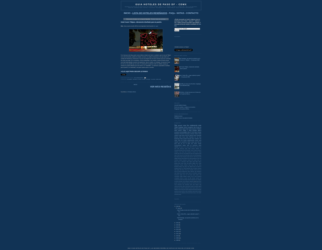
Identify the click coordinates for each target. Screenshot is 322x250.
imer (183, 184)
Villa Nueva (182, 169)
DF (190, 132)
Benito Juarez (193, 135)
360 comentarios (138, 77)
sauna (183, 135)
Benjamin (181, 150)
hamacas (179, 182)
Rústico (180, 166)
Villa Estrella (176, 169)
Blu (186, 150)
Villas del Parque (182, 140)
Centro (190, 128)
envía (184, 181)
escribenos (187, 181)
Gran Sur (181, 153)
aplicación (192, 171)
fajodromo (192, 181)
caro (180, 142)
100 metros (181, 146)
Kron (200, 137)
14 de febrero (186, 146)
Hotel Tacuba (196, 156)
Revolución (187, 133)
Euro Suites (198, 151)
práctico (183, 191)
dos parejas (185, 179)
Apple (189, 148)
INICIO (127, 13)
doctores (197, 178)
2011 (198, 146)
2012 (188, 135)
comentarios (176, 176)
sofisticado (184, 192)
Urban (175, 140)
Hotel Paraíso (178, 130)
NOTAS (180, 13)
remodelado (189, 191)
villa (186, 135)
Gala (179, 153)
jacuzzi (148, 79)
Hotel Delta (187, 155)
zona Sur (158, 79)
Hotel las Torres (181, 158)
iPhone (197, 182)
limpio (199, 133)
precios (187, 189)
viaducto (176, 146)
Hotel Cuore (141, 79)
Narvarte (189, 138)
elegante (199, 179)
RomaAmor (176, 166)
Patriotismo (177, 133)
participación (187, 187)
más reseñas (187, 186)
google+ (176, 182)
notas (176, 127)
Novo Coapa (198, 163)
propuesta (199, 189)
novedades (196, 186)
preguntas (191, 189)
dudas (189, 179)
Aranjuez (193, 148)
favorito (135, 79)
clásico (197, 174)
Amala (186, 148)
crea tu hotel (194, 176)
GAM (193, 132)
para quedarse (181, 187)
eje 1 (197, 179)
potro (184, 189)
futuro (200, 181)
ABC (178, 148)
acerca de (199, 169)
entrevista (180, 181)
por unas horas (180, 189)
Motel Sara (186, 163)
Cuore (180, 151)
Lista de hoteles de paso (180, 105)
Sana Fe (195, 166)
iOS (193, 182)
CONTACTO (192, 13)
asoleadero (199, 171)
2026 (177, 206)
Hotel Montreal (177, 156)
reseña (196, 191)
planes (197, 187)
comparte (185, 176)
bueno (187, 173)
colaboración (193, 125)
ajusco (189, 171)
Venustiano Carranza (197, 168)
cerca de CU (186, 174)
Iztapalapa (180, 127)
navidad (192, 186)
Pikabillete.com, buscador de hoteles (183, 118)
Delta (183, 151)
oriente (185, 127)
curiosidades (176, 178)
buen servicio (182, 173)
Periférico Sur (198, 138)
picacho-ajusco (193, 187)
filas (198, 181)
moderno (176, 135)
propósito (176, 191)
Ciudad (195, 150)
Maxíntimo (184, 161)
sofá (187, 192)
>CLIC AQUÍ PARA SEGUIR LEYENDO (134, 71)
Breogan (188, 150)
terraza (191, 192)
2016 (177, 222)
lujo (192, 143)
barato (184, 128)
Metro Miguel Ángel (191, 161)
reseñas (199, 191)
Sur (175, 125)
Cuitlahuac (176, 151)
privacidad (195, 189)
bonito (196, 140)
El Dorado (194, 151)
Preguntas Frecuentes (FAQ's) (181, 109)
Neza (193, 138)
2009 (193, 146)
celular (181, 174)
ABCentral (182, 148)
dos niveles (180, 179)
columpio (129, 79)
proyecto (180, 191)
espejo (192, 142)
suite (189, 192)
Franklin (175, 153)
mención (180, 186)
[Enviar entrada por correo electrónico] (145, 77)
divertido (193, 178)
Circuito (192, 150)
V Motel (184, 168)
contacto (189, 176)
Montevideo (177, 138)
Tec (182, 168)
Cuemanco (199, 150)
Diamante (199, 135)
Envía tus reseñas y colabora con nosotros (184, 107)
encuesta (176, 181)
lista (179, 143)
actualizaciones (184, 171)
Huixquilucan (194, 158)
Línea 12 (179, 161)
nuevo (195, 143)
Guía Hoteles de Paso (188, 153)
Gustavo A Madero (196, 128)
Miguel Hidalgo (197, 132)
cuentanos (199, 176)
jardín (191, 184)
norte (199, 125)
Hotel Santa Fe (190, 156)
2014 (175, 148)
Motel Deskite (183, 138)
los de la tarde (185, 143)
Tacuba (179, 168)
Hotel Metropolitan (197, 155)
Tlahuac (180, 128)
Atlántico (197, 148)
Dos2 (186, 151)
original (199, 186)
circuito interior (192, 174)
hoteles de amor (189, 182)
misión (184, 186)
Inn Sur (196, 137)
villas (188, 132)
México (190, 163)
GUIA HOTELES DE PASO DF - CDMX (161, 4)
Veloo (192, 168)
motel (180, 135)
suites (200, 145)
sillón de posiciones (192, 145)
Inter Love (199, 158)
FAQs (172, 13)
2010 (195, 146)
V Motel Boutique (192, 130)
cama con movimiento (193, 173)
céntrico (181, 178)
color (200, 174)
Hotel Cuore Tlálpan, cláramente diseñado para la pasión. (141, 22)
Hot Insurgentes (196, 153)
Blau (184, 150)
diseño (189, 142)
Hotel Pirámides (190, 137)
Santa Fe (199, 166)
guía (196, 142)
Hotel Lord (192, 155)
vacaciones (176, 194)
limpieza (197, 184)
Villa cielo (187, 169)
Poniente (182, 133)
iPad (195, 182)
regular (184, 145)
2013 (200, 146)
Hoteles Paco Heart (188, 158)
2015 (177, 225)
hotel (187, 128)
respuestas (176, 192)
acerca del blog (177, 171)
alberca (199, 130)
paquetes (176, 187)
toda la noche (196, 192)
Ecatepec (189, 151)
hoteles (196, 133)
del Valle (189, 178)
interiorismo (187, 184)
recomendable (183, 132)
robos (180, 192)
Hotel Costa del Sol (181, 155)
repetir (193, 191)
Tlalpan (153, 79)
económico (177, 132)
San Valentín (190, 166)
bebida (178, 173)
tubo (195, 127)
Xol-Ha (195, 169)
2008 (191, 146)
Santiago (176, 168)
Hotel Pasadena (183, 156)
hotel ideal (184, 182)
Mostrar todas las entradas (158, 19)
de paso (185, 178)
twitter (200, 192)
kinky (194, 184)
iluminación (180, 184)
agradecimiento (190, 140)
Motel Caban (181, 163)
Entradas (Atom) (132, 91)
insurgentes (190, 127)
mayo (179, 208)
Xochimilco (191, 169)
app (195, 171)
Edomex (176, 137)
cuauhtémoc (184, 142)
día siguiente (192, 179)
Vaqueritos (188, 168)
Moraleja (176, 163)
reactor (199, 143)
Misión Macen (198, 161)
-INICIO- (135, 84)
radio (186, 191)
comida (181, 176)
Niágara (193, 163)
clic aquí (156, 26)
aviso (175, 173)
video (180, 194)
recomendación (178, 145)
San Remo (185, 166)
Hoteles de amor (178, 116)
